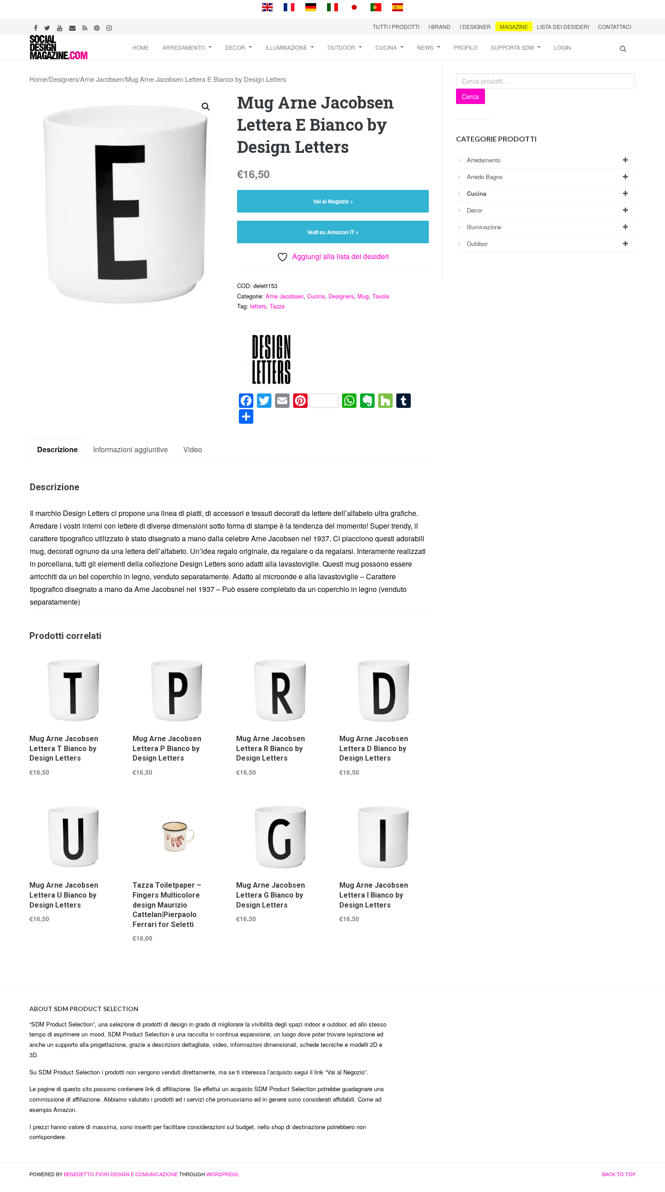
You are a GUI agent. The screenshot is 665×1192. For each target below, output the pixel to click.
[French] (289, 6)
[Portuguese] (376, 6)
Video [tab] (192, 449)
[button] (206, 107)
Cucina (386, 47)
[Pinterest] (98, 26)
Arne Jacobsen (102, 79)
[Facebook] (37, 26)
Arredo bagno (485, 176)
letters (258, 306)
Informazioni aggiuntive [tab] (130, 449)
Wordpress (222, 1174)
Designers (63, 79)
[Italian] (332, 6)
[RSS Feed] (86, 26)
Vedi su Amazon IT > (333, 232)
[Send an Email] (73, 26)
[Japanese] (354, 6)
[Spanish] (397, 6)
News (425, 47)
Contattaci (614, 26)
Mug (363, 296)
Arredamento (183, 47)
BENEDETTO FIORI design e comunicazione (121, 1174)
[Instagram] (110, 26)
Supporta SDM (512, 47)
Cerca (470, 96)
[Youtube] (61, 26)
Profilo (465, 47)
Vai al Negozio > (333, 201)
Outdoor (341, 47)
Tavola (380, 296)
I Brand (439, 26)
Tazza (277, 306)
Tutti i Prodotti (396, 26)
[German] (311, 6)
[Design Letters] (271, 359)
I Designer (475, 26)
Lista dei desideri (563, 26)
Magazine (514, 26)
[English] (267, 6)
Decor (235, 47)
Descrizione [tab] (57, 449)
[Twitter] (48, 26)
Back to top (619, 1174)
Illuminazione (286, 47)
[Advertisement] (518, 1066)
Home (141, 47)
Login (562, 47)
